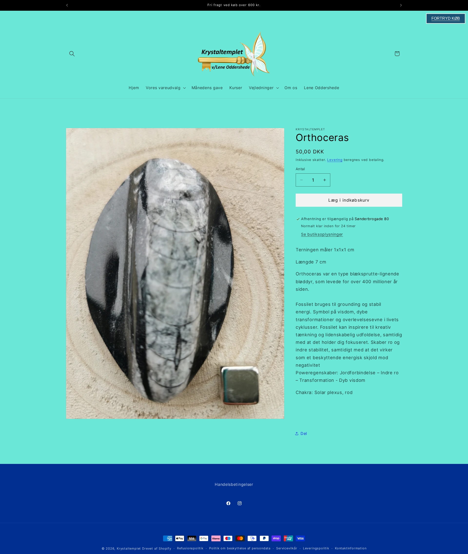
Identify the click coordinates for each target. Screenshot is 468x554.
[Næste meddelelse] (401, 5)
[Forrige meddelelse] (67, 5)
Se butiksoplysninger (322, 234)
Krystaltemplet (129, 548)
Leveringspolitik (316, 548)
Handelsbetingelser (234, 484)
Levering (334, 160)
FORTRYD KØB (445, 18)
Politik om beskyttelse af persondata (240, 548)
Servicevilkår (286, 548)
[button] (72, 53)
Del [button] (304, 433)
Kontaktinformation (351, 548)
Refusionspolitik (190, 548)
